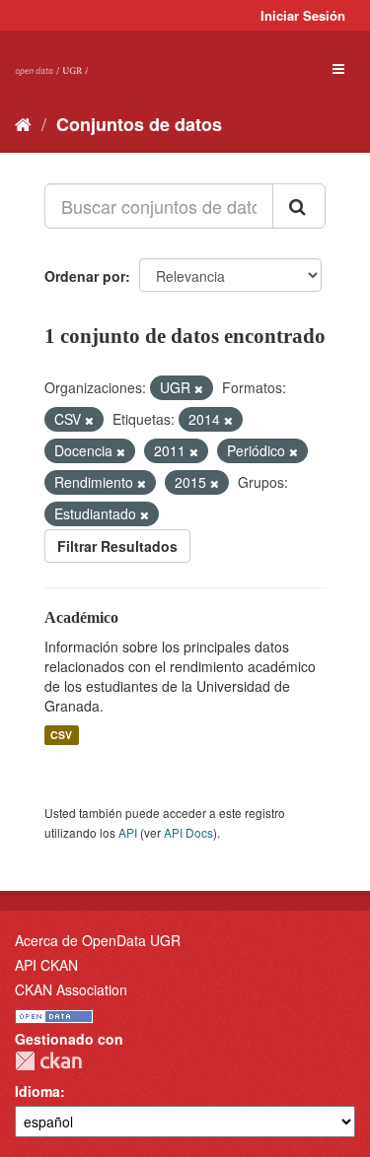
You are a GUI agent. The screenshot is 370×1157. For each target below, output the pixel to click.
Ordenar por (84, 276)
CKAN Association (71, 989)
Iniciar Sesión (302, 15)
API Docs (188, 832)
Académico (81, 617)
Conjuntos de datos (139, 124)
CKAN (48, 1061)
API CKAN (46, 965)
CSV (61, 734)
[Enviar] (299, 206)
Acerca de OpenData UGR (98, 940)
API (127, 832)
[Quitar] (198, 388)
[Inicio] (23, 123)
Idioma (37, 1091)
